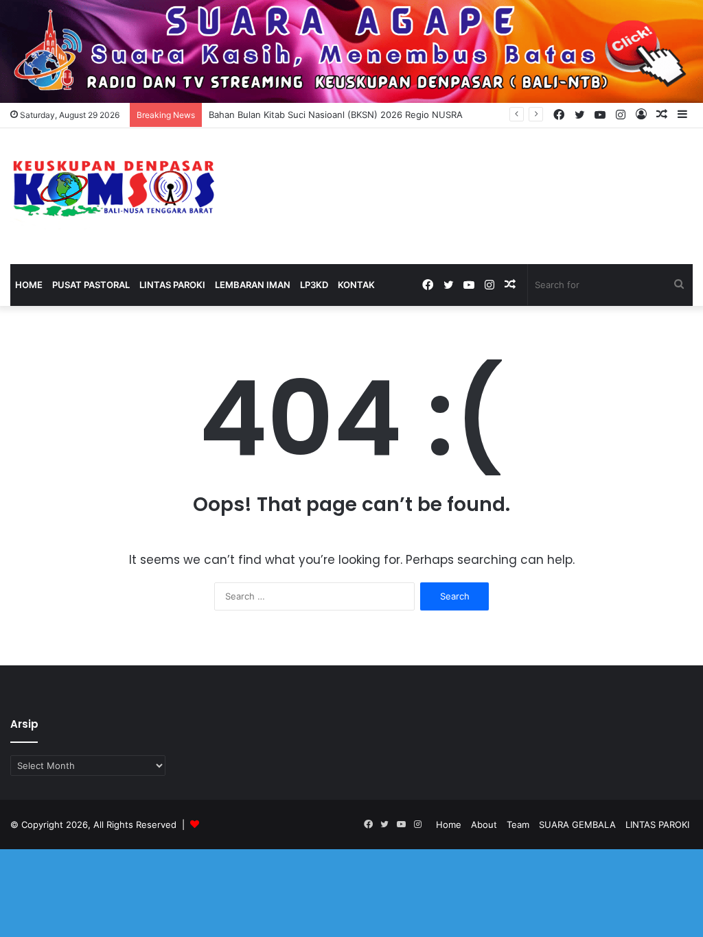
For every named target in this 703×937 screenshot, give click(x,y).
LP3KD (314, 284)
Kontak (356, 284)
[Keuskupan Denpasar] (113, 185)
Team (518, 824)
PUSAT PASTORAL (91, 284)
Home (29, 284)
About (484, 824)
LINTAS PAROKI (172, 284)
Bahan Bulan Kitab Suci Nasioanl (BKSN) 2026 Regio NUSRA (336, 114)
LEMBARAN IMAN (252, 284)
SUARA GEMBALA (577, 824)
